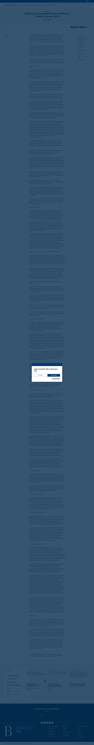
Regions (61, 5)
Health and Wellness (51, 5)
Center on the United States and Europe (13, 694)
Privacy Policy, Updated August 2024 (10, 743)
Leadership (65, 728)
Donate (87, 1)
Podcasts (79, 733)
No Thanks (40, 375)
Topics (58, 5)
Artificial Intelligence (32, 5)
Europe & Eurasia (81, 46)
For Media (77, 1)
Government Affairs (80, 737)
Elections (44, 5)
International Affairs (23, 5)
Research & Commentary (64, 1)
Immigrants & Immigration (82, 44)
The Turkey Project (81, 59)
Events (48, 1)
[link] (13, 675)
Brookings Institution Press (68, 731)
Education (39, 5)
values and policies (57, 655)
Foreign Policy (80, 54)
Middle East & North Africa (83, 50)
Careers (64, 730)
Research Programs (55, 1)
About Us (82, 1)
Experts (45, 1)
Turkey (79, 48)
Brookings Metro (51, 736)
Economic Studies (51, 730)
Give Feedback (54, 375)
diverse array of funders (43, 655)
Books (78, 731)
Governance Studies (52, 728)
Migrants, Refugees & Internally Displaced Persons (83, 40)
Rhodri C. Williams (47, 19)
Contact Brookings (66, 733)
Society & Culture (81, 42)
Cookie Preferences (66, 735)
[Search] (89, 5)
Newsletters (72, 1)
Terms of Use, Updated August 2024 (24, 743)
